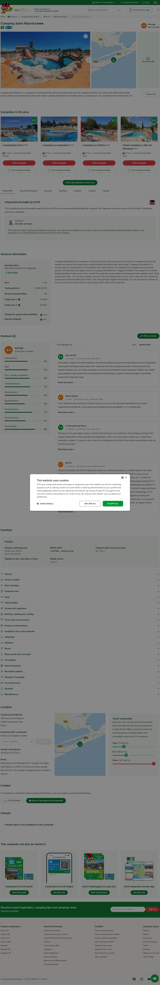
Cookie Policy (74, 493)
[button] (45, 503)
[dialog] (80, 492)
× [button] (126, 477)
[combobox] (122, 477)
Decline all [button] (90, 503)
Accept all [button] (113, 503)
